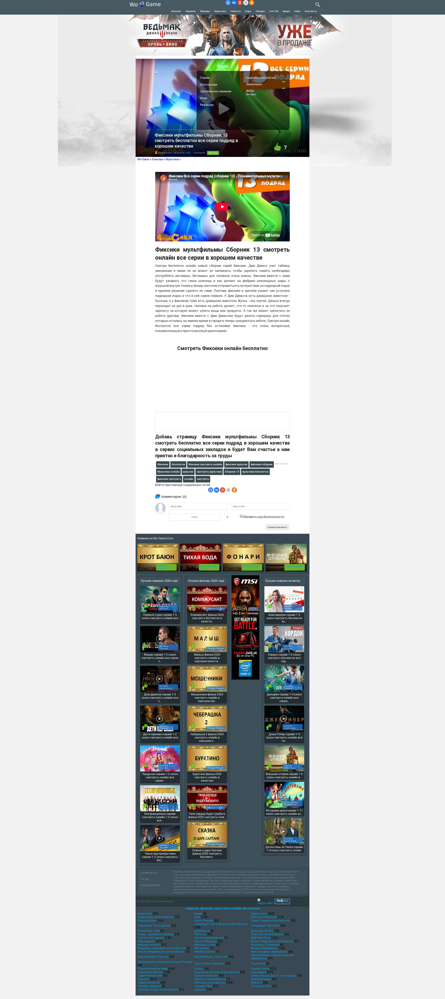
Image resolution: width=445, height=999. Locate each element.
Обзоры (260, 11)
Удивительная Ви (148, 982)
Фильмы (205, 11)
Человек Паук (203, 986)
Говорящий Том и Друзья (154, 925)
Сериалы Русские (162, 567)
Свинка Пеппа (260, 968)
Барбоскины (259, 913)
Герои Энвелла (203, 920)
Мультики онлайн (168, 471)
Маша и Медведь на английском (272, 941)
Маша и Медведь (205, 941)
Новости (235, 11)
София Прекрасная (149, 975)
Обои (297, 11)
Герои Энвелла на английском (270, 920)
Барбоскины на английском (155, 917)
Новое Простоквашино (209, 963)
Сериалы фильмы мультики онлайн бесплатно (222, 908)
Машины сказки (205, 944)
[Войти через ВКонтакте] (234, 2)
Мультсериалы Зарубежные (269, 951)
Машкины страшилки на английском (161, 948)
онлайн (188, 479)
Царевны (200, 989)
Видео (286, 11)
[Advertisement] (222, 383)
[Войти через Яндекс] (239, 2)
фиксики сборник (262, 464)
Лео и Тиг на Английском (267, 934)
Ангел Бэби (144, 913)
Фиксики (213, 153)
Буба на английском (264, 917)
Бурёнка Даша (147, 920)
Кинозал (176, 11)
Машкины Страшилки (265, 944)
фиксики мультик (236, 464)
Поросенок (258, 963)
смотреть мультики (209, 471)
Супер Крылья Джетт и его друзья (273, 975)
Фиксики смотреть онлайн (205, 464)
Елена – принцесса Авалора (155, 934)
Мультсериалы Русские (153, 956)
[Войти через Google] (245, 2)
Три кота (143, 979)
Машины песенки (149, 944)
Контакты (311, 11)
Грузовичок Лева (148, 930)
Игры (248, 11)
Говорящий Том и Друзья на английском (220, 924)
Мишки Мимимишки (264, 948)
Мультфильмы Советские (211, 956)
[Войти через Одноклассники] (251, 2)
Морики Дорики (204, 951)
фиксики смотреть (169, 479)
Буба (197, 917)
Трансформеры (261, 979)
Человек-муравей (149, 986)
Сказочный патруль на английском (217, 972)
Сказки (198, 968)
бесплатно (178, 464)
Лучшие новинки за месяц (282, 580)
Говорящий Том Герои (265, 925)
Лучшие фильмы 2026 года (206, 580)
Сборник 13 (232, 471)
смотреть (203, 479)
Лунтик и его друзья (150, 937)
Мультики (220, 11)
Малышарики (146, 941)
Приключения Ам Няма (152, 968)
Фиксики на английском (210, 982)
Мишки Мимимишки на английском (160, 951)
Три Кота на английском (210, 979)
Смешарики (258, 972)
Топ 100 (273, 11)
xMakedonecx (165, 152)
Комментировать (277, 527)
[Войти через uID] (228, 2)
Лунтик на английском (209, 937)
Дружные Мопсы (262, 930)
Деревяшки (202, 930)
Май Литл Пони (261, 937)
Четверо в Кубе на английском (157, 989)
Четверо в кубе (261, 986)
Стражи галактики (206, 975)
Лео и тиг (200, 934)
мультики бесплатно (255, 471)
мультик (188, 471)
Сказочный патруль (150, 972)
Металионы (201, 948)
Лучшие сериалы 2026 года (159, 580)
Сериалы (190, 11)
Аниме (198, 913)
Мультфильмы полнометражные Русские (164, 962)
